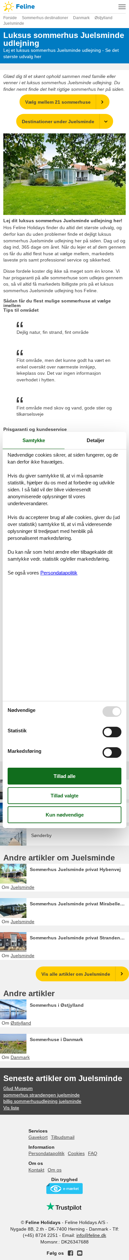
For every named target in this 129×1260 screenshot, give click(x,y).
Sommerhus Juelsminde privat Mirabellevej (78, 903)
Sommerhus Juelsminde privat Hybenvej (75, 869)
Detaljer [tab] (96, 440)
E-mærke (64, 1188)
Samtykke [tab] (33, 440)
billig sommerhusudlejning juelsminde (42, 1101)
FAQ (92, 1153)
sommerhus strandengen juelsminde (41, 1095)
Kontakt (36, 1169)
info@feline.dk (91, 1235)
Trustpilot (64, 1206)
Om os (55, 1169)
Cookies (76, 1153)
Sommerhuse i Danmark (56, 1039)
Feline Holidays (64, 6)
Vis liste (11, 1107)
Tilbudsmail (62, 1137)
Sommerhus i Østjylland (57, 1005)
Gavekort (38, 1137)
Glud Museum (18, 1088)
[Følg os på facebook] (70, 1253)
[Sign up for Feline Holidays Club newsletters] (79, 1253)
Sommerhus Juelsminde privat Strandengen (79, 937)
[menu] (122, 6)
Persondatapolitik (46, 1153)
